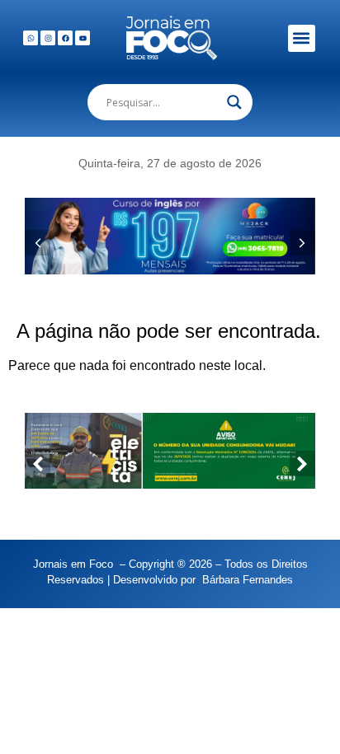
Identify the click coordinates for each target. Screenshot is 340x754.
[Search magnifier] (234, 102)
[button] (301, 38)
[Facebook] (65, 37)
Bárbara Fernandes (247, 580)
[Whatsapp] (30, 37)
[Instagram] (47, 37)
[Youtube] (82, 37)
